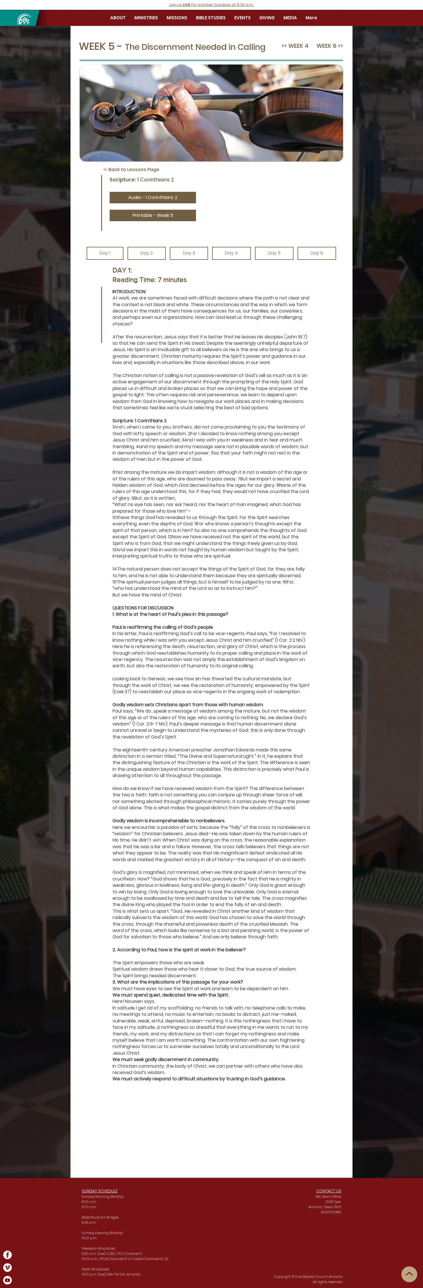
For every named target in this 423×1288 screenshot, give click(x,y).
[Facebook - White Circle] (7, 1255)
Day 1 (105, 253)
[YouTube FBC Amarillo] (7, 1280)
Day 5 (274, 253)
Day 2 (146, 253)
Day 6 (316, 253)
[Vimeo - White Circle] (7, 1267)
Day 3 (189, 253)
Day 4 (231, 253)
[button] (118, 18)
